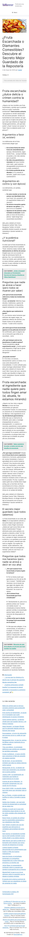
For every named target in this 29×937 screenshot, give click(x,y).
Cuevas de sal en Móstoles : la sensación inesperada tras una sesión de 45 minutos (12, 783)
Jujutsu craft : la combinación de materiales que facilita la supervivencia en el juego (13, 777)
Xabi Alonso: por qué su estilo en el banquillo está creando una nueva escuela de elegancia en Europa (13, 843)
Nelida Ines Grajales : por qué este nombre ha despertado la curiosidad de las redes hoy (14, 804)
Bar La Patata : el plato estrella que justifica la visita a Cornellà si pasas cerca (13, 797)
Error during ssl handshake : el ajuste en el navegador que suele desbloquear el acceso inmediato (14, 715)
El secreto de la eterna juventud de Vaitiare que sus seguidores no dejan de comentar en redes (14, 881)
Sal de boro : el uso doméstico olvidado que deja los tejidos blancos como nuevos (14, 763)
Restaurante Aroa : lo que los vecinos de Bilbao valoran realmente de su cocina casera (14, 742)
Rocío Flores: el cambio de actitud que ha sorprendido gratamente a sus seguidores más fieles (13, 820)
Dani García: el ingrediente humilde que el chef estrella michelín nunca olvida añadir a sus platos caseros (13, 836)
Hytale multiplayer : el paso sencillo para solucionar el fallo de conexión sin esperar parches (13, 756)
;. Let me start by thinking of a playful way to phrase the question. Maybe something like (13, 680)
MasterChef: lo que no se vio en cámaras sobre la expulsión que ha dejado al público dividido (13, 874)
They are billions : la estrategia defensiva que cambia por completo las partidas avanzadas (14, 749)
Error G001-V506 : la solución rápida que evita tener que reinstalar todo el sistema (14, 790)
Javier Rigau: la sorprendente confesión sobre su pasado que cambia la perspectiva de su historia (14, 867)
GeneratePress (18, 934)
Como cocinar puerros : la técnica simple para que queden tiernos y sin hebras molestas (14, 721)
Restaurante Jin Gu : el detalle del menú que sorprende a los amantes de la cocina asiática (13, 770)
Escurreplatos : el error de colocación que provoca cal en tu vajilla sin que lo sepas (14, 735)
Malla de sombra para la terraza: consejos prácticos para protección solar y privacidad (13, 708)
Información (8, 675)
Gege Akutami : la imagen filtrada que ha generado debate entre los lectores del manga (13, 728)
